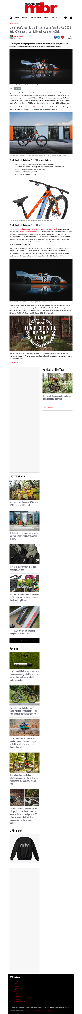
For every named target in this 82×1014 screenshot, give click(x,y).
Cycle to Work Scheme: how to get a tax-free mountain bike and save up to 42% (24, 535)
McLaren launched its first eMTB (31, 232)
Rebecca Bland (19, 36)
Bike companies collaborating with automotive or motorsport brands (33, 229)
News (17, 23)
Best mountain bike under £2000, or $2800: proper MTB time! (24, 504)
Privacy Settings (47, 1010)
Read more (24, 641)
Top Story (18, 88)
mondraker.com (15, 362)
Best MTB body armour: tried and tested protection (23, 568)
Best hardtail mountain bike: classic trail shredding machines (56, 397)
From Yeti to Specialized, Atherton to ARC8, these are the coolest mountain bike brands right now (24, 597)
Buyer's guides (17, 476)
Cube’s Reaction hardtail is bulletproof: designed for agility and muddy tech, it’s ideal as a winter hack (24, 779)
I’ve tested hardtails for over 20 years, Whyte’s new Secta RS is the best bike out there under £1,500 (24, 710)
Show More (49, 408)
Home (11, 23)
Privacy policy (38, 1010)
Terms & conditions (29, 1010)
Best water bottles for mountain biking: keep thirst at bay (22, 632)
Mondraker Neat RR (28, 107)
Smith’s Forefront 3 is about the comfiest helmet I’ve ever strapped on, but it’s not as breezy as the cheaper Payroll (23, 743)
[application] (41, 333)
